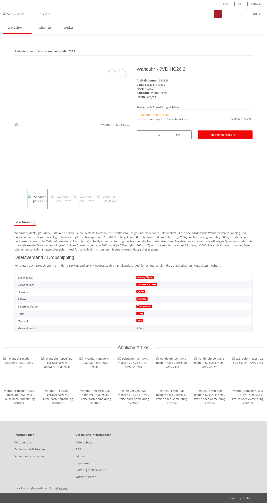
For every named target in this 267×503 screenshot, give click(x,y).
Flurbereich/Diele (146, 284)
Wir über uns (23, 442)
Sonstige (141, 299)
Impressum (83, 463)
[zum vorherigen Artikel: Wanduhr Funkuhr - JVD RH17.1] (240, 51)
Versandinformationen (29, 456)
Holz (139, 320)
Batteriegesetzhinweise (91, 470)
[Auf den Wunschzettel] (122, 74)
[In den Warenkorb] (17, 64)
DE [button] (239, 3)
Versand (63, 488)
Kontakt (256, 3)
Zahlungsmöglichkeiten (29, 449)
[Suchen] (218, 14)
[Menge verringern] (141, 135)
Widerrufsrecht (86, 477)
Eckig (140, 313)
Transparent (144, 306)
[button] (232, 14)
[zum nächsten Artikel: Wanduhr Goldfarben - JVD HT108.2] (248, 51)
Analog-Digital (144, 277)
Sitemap (81, 456)
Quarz (140, 291)
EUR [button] (225, 3)
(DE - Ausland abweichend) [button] (175, 119)
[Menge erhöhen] (187, 135)
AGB (78, 449)
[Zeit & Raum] (13, 14)
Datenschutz (84, 442)
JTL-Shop (246, 498)
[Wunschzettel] (240, 14)
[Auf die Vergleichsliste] (112, 74)
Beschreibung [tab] (25, 222)
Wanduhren (159, 93)
